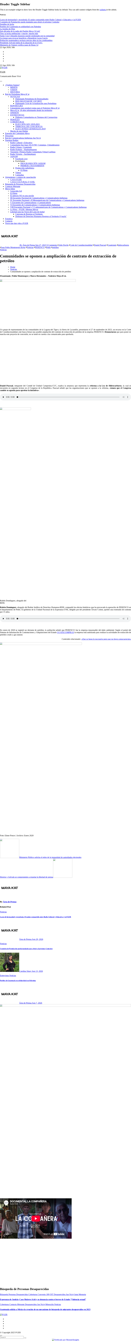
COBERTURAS (17, 122)
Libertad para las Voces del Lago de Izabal (27, 212)
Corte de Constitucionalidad (81, 245)
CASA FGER (16, 179)
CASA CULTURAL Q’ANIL (22, 182)
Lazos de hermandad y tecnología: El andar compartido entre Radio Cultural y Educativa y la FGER (35, 917)
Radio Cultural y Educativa (21, 143)
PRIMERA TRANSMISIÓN (32, 166)
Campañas (19, 175)
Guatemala (112, 245)
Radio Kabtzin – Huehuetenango (23, 149)
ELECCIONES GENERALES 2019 (30, 129)
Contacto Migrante (12, 186)
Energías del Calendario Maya (17, 133)
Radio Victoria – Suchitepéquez (23, 154)
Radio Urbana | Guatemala (21, 147)
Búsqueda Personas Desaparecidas (14, 1294)
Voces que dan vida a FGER (16, 223)
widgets (103, 10)
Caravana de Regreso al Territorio (29, 214)
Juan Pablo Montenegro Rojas (13, 247)
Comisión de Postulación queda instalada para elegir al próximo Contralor (26, 949)
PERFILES (15, 119)
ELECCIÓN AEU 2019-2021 (27, 124)
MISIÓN (14, 87)
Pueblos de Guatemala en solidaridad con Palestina (18, 980)
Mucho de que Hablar (19, 131)
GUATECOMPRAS (65, 632)
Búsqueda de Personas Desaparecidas (20, 184)
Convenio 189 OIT (46, 1294)
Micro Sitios (10, 189)
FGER (2, 72)
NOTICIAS (15, 96)
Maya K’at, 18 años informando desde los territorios (31, 110)
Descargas (9, 136)
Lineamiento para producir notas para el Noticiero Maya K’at (34, 108)
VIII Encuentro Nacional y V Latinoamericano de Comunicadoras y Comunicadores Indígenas (48, 207)
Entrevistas (4, 975)
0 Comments (52, 245)
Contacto (8, 221)
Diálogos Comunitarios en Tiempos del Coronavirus (36, 117)
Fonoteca (9, 219)
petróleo (55, 247)
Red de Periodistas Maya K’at (17, 94)
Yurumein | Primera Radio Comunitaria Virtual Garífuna (32, 152)
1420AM (14, 156)
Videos (18, 172)
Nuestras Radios (11, 140)
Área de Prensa (9, 902)
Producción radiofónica (24, 168)
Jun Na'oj (70, 1294)
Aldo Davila (63, 245)
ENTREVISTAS (17, 115)
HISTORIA (15, 92)
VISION (13, 90)
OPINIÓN (14, 113)
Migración (49, 1304)
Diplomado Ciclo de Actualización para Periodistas (35, 103)
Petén (48, 247)
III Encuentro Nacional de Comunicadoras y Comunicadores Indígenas (38, 198)
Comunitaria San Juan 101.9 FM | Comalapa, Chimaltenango (34, 145)
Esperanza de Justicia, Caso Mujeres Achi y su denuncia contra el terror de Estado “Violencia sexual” (43, 1299)
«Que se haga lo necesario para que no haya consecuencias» (106, 639)
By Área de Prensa (27, 245)
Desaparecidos (60, 1294)
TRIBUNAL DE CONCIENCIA (29, 126)
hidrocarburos (123, 245)
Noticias (30, 247)
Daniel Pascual (100, 245)
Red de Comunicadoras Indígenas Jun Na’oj (23, 138)
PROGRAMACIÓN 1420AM (32, 163)
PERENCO (40, 247)
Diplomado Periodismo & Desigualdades (31, 99)
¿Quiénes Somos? (12, 85)
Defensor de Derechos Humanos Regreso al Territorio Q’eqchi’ (41, 216)
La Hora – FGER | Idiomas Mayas (24, 209)
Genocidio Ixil (16, 191)
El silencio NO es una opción (22, 196)
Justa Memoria (80, 1294)
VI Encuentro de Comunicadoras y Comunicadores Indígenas (35, 205)
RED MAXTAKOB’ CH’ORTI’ (28, 101)
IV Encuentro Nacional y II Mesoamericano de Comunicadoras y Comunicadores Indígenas (47, 200)
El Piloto (24, 170)
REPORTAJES (16, 106)
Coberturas (33, 1294)
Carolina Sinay (25, 971)
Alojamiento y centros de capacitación (20, 177)
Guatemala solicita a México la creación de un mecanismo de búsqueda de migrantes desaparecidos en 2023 (45, 1309)
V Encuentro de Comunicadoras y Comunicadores (30, 202)
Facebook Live (21, 159)
